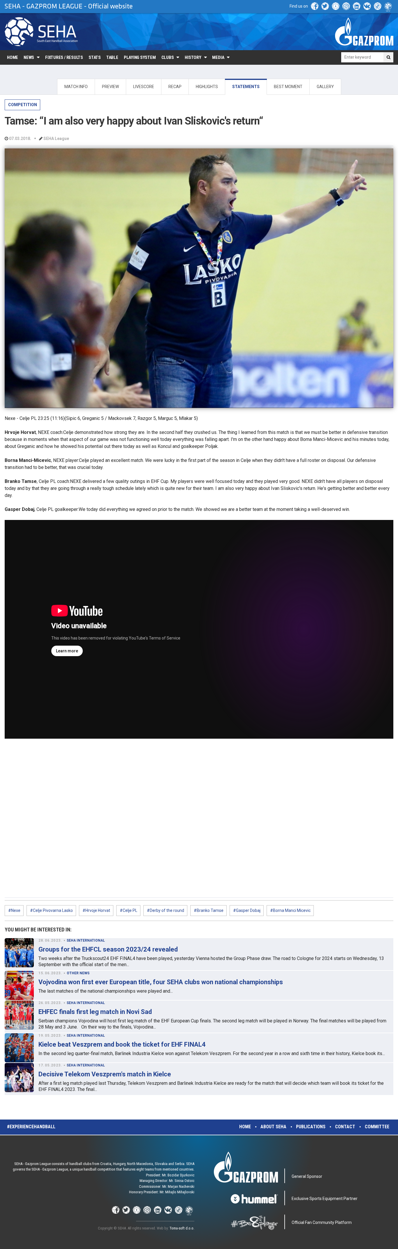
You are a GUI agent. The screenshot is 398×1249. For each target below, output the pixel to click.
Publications (310, 1126)
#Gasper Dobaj (246, 910)
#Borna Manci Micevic (290, 910)
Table (112, 57)
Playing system (140, 57)
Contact (345, 1126)
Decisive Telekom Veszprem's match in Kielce (104, 1074)
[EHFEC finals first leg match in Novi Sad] (19, 1015)
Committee (377, 1126)
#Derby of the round (165, 910)
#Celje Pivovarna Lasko (51, 910)
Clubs (167, 57)
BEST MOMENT (288, 86)
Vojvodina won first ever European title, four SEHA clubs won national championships (160, 982)
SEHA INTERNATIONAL (86, 940)
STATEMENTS (246, 86)
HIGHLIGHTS (207, 86)
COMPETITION (22, 104)
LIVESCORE (143, 86)
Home (12, 57)
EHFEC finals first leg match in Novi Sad (95, 1011)
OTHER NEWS (78, 973)
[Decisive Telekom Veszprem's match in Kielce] (19, 1077)
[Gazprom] (364, 31)
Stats (95, 57)
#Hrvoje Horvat (96, 910)
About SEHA (273, 1126)
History (193, 57)
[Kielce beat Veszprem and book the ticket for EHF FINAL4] (19, 1047)
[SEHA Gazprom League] (41, 31)
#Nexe (14, 910)
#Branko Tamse (208, 910)
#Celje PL (128, 910)
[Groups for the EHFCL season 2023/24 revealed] (19, 952)
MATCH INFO (76, 86)
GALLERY (325, 86)
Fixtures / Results (64, 57)
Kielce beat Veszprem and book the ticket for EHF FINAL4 (122, 1044)
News (29, 57)
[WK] (367, 6)
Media (218, 57)
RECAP (175, 86)
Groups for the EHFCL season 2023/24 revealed (108, 949)
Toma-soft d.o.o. (182, 1228)
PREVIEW (110, 86)
